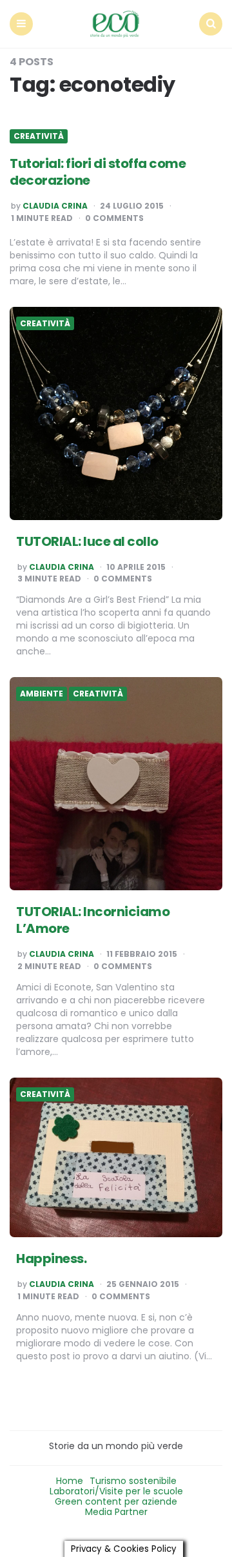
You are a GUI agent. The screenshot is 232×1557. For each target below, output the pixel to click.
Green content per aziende (116, 1501)
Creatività (39, 136)
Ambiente (41, 693)
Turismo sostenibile (133, 1480)
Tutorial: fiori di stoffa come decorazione (98, 171)
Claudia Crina (55, 206)
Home (69, 1480)
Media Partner (116, 1511)
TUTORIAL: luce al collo (87, 541)
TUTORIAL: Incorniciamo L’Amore (92, 920)
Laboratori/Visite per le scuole (116, 1491)
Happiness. (51, 1258)
